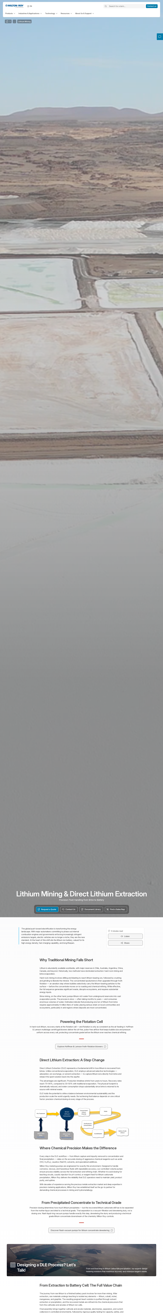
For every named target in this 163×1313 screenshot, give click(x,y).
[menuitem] (10, 13)
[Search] (106, 6)
